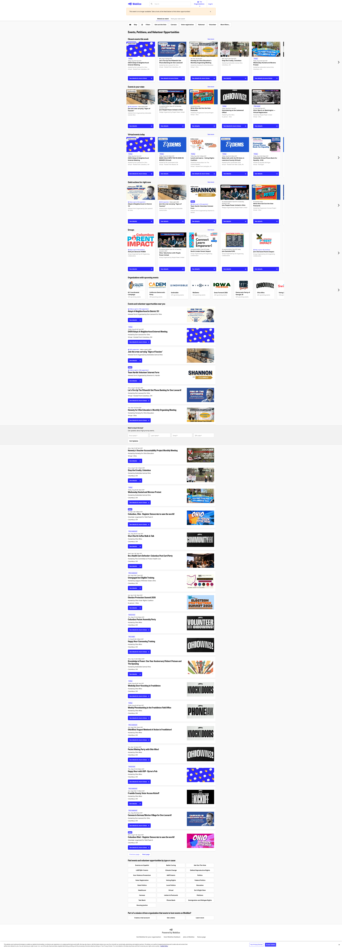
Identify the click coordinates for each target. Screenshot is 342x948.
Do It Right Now (200, 890)
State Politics (142, 885)
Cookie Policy (164, 946)
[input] (138, 435)
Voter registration (187, 25)
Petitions (200, 895)
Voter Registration (142, 880)
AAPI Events (171, 875)
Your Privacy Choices (256, 944)
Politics (200, 875)
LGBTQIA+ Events (142, 870)
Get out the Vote (160, 25)
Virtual (171, 890)
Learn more (200, 918)
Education (200, 885)
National (201, 25)
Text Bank (142, 900)
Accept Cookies (270, 944)
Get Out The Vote (200, 865)
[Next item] (339, 62)
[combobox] (170, 4)
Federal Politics (200, 880)
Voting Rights (171, 880)
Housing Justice (142, 905)
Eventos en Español (142, 865)
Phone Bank (171, 900)
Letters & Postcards (171, 895)
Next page (146, 854)
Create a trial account (142, 918)
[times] (210, 11)
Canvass (174, 25)
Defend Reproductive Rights (200, 870)
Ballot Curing (171, 865)
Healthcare (142, 890)
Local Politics (171, 885)
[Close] (339, 945)
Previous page (134, 854)
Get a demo (171, 918)
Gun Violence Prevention (142, 875)
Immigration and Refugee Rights (200, 900)
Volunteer (212, 25)
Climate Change (171, 870)
